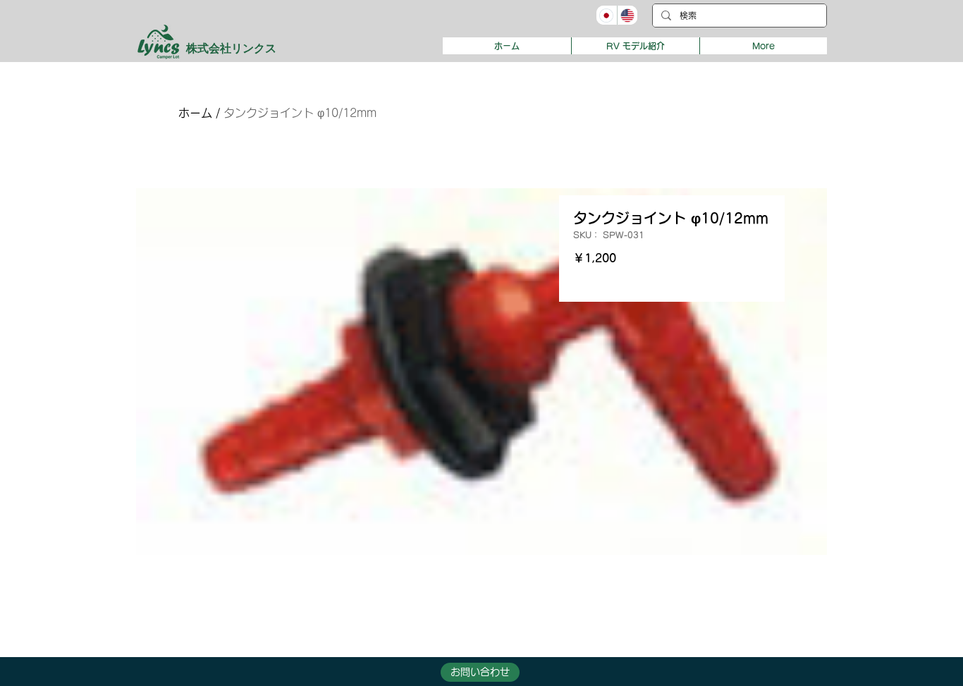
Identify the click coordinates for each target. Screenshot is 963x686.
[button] (635, 45)
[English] (627, 15)
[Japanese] (606, 15)
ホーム (195, 112)
